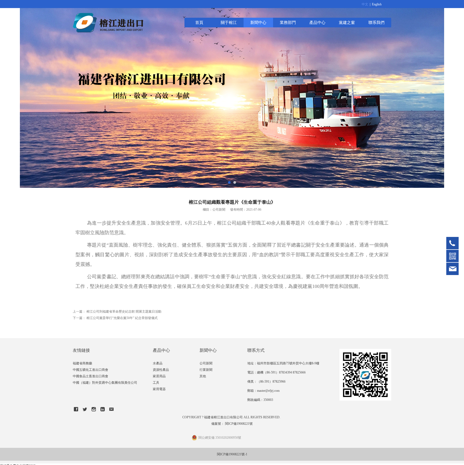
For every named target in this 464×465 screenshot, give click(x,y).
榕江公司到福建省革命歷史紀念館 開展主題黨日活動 (123, 311)
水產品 (157, 363)
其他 (203, 376)
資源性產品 (161, 370)
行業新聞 (206, 370)
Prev (10, 94)
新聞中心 (258, 22)
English (377, 4)
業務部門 (288, 22)
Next (454, 94)
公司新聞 (206, 363)
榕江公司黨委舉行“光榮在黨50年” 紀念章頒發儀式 (122, 318)
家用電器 (159, 389)
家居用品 (159, 376)
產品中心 (317, 22)
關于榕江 (229, 22)
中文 (365, 4)
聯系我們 (376, 22)
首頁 (199, 22)
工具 (156, 383)
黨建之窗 (347, 22)
